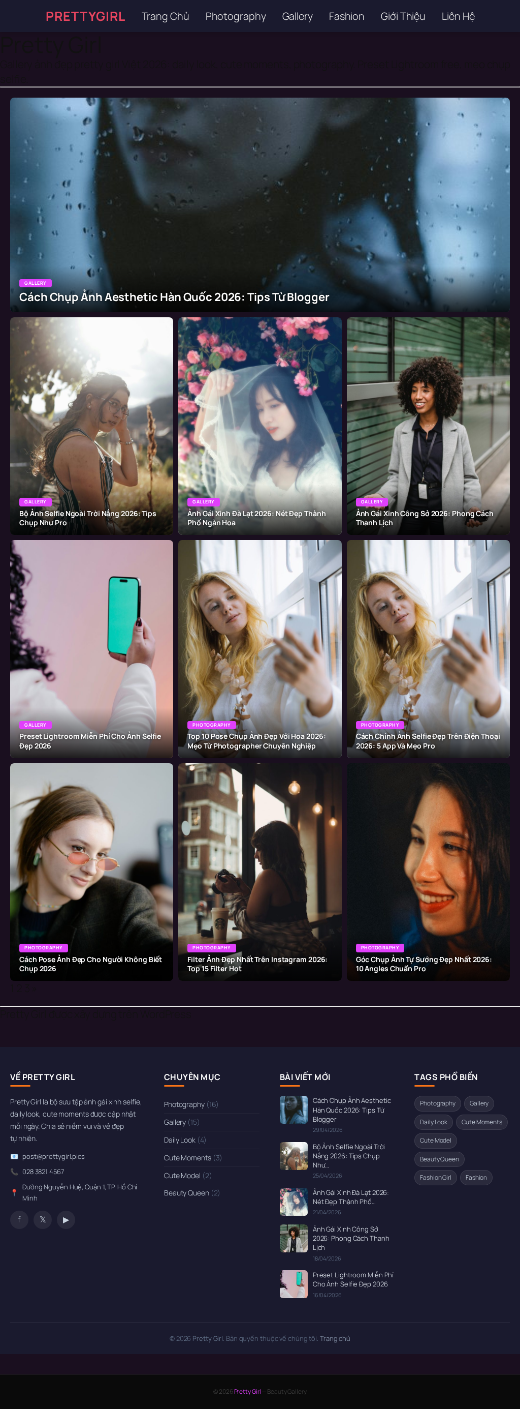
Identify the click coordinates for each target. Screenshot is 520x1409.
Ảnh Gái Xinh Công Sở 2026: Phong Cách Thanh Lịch (351, 1238)
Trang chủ (335, 1338)
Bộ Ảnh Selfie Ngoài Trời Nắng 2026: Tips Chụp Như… (349, 1156)
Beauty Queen (192, 1192)
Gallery (297, 16)
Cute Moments (193, 1157)
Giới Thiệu (403, 16)
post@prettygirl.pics (53, 1156)
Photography (236, 16)
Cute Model (188, 1175)
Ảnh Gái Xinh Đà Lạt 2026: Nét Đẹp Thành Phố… (351, 1197)
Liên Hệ (458, 16)
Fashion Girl (435, 1177)
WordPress (165, 1014)
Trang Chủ (165, 16)
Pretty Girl (51, 44)
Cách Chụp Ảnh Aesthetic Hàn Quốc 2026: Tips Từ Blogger (352, 1109)
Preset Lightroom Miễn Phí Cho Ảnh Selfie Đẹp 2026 (353, 1279)
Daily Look (185, 1140)
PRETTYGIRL (85, 15)
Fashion (347, 16)
